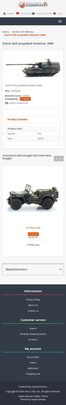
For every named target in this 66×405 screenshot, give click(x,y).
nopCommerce (39, 386)
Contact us (33, 310)
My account (33, 357)
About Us (33, 305)
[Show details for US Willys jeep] (33, 196)
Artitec (26, 95)
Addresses (33, 368)
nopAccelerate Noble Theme (33, 396)
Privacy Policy (33, 299)
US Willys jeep (33, 227)
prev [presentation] (56, 158)
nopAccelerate (38, 399)
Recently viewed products (33, 333)
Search (33, 328)
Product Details (17, 119)
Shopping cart (33, 373)
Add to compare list (18, 103)
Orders (33, 362)
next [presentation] (61, 158)
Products (33, 339)
